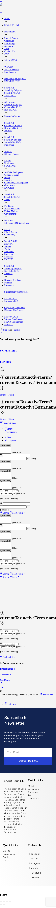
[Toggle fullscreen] (7, 901)
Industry (8, 180)
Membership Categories (15, 78)
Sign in (6, 330)
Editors (7, 160)
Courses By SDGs (12, 107)
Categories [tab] (12, 432)
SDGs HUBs (10, 166)
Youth (7, 249)
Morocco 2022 (11, 301)
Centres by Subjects (13, 125)
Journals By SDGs (12, 142)
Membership (10, 72)
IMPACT (8, 324)
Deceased (8, 256)
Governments (10, 214)
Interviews (9, 251)
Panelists (8, 282)
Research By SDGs (13, 128)
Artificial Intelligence (13, 172)
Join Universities (11, 69)
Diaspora (8, 244)
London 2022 (10, 298)
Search (6, 513)
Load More (5, 680)
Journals (8, 130)
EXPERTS (9, 188)
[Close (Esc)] (1, 901)
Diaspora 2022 (11, 316)
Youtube (36, 872)
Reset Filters (18, 513)
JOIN (6, 53)
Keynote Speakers (12, 280)
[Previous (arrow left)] (1, 904)
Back (14, 577)
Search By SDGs (12, 93)
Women (7, 246)
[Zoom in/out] (10, 901)
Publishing (9, 145)
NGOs (7, 229)
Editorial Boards (11, 154)
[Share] (4, 901)
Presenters (8, 285)
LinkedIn (33, 868)
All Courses (9, 102)
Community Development (16, 182)
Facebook (34, 853)
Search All (9, 87)
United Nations (11, 211)
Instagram (34, 863)
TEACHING (10, 95)
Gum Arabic (10, 185)
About (7, 18)
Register (16, 330)
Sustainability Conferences (16, 292)
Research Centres (12, 116)
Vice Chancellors (12, 208)
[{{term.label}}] (5, 445)
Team (6, 48)
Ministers (8, 220)
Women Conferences (13, 319)
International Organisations (16, 223)
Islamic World (10, 241)
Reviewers (9, 163)
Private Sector (10, 232)
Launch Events (11, 38)
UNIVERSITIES (12, 81)
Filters (3, 395)
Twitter (33, 858)
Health (7, 177)
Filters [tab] (9, 429)
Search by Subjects (13, 90)
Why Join (8, 67)
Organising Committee (14, 307)
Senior (7, 199)
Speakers (8, 273)
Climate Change (11, 175)
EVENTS (8, 259)
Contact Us (9, 51)
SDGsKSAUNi (11, 25)
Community (9, 234)
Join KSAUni (10, 60)
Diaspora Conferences (14, 310)
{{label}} (16, 452)
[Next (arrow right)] (4, 904)
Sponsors (8, 254)
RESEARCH (10, 109)
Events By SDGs (12, 271)
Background (10, 31)
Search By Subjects (13, 104)
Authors (8, 151)
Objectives (9, 41)
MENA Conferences (13, 322)
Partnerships (9, 43)
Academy (8, 46)
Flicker (35, 877)
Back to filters (9, 657)
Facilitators (9, 206)
